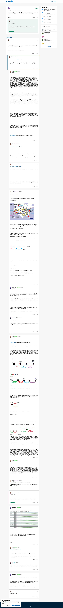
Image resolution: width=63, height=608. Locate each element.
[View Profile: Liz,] (9, 21)
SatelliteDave (49, 19)
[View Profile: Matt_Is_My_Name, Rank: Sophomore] (9, 8)
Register (52, 1)
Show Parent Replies (9, 37)
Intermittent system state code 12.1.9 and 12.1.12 (49, 9)
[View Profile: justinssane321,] (43, 40)
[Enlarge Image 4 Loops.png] (14, 374)
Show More (9, 15)
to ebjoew (18, 71)
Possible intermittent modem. (48, 18)
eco (48, 33)
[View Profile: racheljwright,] (43, 43)
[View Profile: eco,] (43, 33)
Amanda (18, 146)
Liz (18, 59)
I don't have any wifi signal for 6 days (49, 42)
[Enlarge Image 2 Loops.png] (14, 431)
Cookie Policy (5, 602)
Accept (18, 605)
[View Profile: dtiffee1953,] (43, 30)
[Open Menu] (56, 4)
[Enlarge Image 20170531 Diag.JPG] (24, 519)
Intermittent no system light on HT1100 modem (49, 14)
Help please (46, 39)
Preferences (8, 605)
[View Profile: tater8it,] (43, 37)
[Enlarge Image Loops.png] (24, 251)
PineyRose (48, 13)
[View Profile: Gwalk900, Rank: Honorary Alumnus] (10, 192)
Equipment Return (46, 20)
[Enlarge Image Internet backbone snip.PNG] (22, 211)
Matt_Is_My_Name (12, 7)
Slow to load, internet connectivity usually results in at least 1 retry (49, 29)
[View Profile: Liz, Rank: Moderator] (8, 40)
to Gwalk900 (13, 20)
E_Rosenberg (49, 22)
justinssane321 (50, 40)
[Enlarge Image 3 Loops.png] (23, 364)
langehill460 (48, 10)
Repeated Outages (47, 32)
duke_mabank (49, 16)
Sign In (55, 1)
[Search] (49, 1)
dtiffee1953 (49, 30)
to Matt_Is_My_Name (19, 317)
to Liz (17, 56)
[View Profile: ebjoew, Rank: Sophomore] (9, 57)
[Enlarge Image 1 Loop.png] (16, 404)
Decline (14, 605)
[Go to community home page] (9, 1)
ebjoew (12, 56)
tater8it (49, 37)
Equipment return (46, 12)
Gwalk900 (13, 191)
